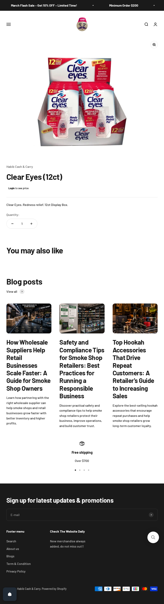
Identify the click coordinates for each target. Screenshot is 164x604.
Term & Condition (18, 563)
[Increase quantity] (31, 223)
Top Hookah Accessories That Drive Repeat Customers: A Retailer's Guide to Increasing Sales (133, 368)
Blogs (10, 556)
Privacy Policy (16, 571)
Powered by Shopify (54, 588)
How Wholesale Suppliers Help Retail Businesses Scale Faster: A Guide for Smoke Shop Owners (28, 365)
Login (11, 188)
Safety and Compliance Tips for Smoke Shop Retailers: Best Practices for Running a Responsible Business (81, 368)
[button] (153, 537)
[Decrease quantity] (12, 223)
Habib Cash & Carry (19, 166)
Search (11, 541)
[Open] (10, 594)
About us (12, 549)
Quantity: (12, 214)
